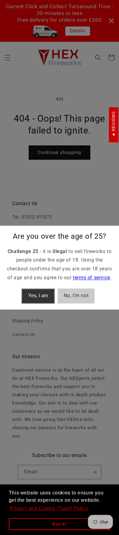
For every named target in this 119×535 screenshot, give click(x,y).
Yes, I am (38, 295)
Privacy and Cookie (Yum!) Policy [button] (49, 508)
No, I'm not (76, 295)
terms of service (91, 277)
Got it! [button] (59, 524)
